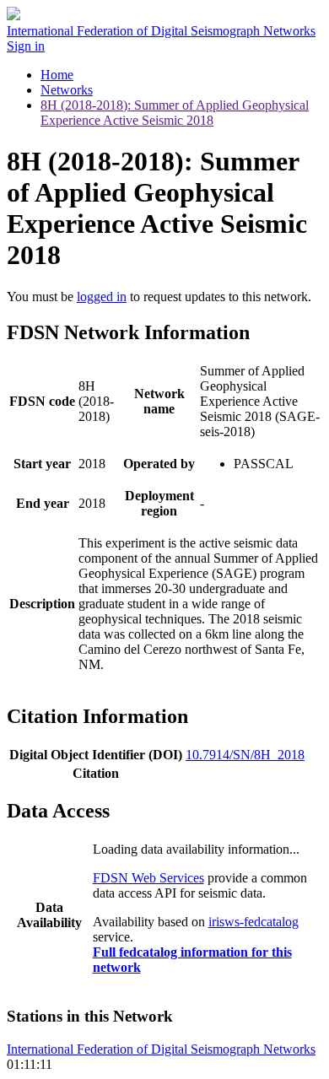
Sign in (26, 46)
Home (56, 74)
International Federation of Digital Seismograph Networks (161, 1049)
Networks (66, 90)
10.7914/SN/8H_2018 (245, 754)
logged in (102, 296)
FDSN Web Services (148, 878)
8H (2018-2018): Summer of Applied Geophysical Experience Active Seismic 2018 (174, 112)
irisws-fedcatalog (253, 921)
